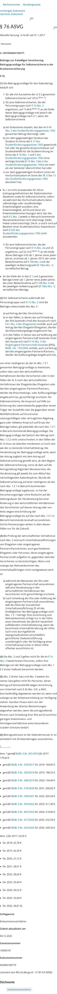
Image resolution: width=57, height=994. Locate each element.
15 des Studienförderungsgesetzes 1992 (30, 177)
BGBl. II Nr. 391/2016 (27, 753)
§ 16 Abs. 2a (38, 248)
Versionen (6, 43)
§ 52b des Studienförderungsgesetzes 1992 (21, 231)
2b (52, 248)
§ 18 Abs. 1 (23, 154)
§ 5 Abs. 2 (14, 216)
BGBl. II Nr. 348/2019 (22, 780)
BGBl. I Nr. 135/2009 (16, 348)
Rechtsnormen (11, 4)
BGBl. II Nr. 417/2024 (22, 819)
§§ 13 (45, 175)
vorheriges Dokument (12, 10)
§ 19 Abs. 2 (32, 161)
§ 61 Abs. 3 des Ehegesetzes (21, 324)
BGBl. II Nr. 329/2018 (22, 772)
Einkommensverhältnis (19, 989)
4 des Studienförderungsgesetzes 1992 (26, 163)
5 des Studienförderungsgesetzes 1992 (24, 156)
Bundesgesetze (31, 4)
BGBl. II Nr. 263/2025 (22, 827)
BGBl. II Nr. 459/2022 (22, 804)
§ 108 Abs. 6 (34, 261)
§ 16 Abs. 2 (38, 105)
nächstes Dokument (11, 14)
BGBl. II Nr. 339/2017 (22, 764)
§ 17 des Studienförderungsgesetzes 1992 (24, 143)
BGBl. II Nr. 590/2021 (22, 796)
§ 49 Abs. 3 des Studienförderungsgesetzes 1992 (30, 129)
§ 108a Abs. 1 (45, 265)
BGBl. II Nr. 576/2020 (22, 788)
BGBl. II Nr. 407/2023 (22, 812)
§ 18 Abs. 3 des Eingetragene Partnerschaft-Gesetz (25, 343)
